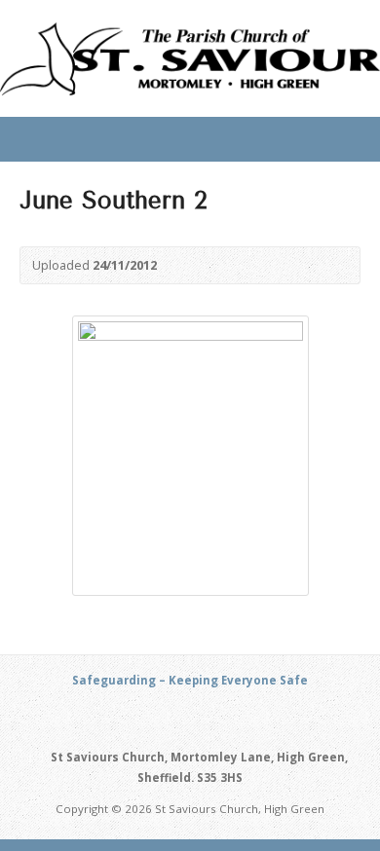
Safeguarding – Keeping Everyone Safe (190, 680)
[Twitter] (190, 717)
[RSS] (167, 717)
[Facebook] (212, 717)
